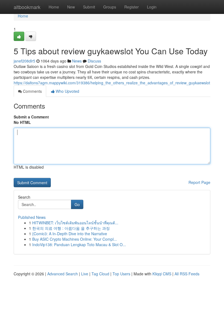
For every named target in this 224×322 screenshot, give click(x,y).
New (71, 7)
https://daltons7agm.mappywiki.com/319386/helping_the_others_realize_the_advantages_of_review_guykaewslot (112, 82)
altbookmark (27, 6)
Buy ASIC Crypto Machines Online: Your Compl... (74, 239)
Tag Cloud (100, 273)
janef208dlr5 (24, 61)
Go (77, 204)
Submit (89, 7)
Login (152, 7)
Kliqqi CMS (161, 273)
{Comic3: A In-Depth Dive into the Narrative (69, 233)
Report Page (199, 182)
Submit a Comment (31, 117)
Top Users (121, 273)
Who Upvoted (67, 91)
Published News (32, 217)
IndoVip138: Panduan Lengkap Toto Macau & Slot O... (79, 244)
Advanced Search (62, 273)
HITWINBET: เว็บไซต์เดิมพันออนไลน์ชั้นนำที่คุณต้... (75, 222)
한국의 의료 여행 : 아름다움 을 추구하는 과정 (71, 228)
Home (54, 7)
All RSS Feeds (187, 273)
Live (84, 273)
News (77, 61)
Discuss (94, 61)
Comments (32, 91)
